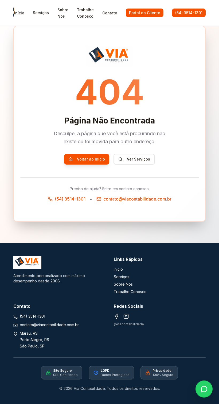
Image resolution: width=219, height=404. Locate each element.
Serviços (41, 12)
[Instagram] (126, 316)
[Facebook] (116, 316)
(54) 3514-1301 (188, 12)
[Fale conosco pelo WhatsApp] (204, 389)
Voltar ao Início (91, 159)
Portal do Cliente (144, 12)
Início (118, 269)
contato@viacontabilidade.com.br (49, 324)
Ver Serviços (138, 159)
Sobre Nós (123, 284)
